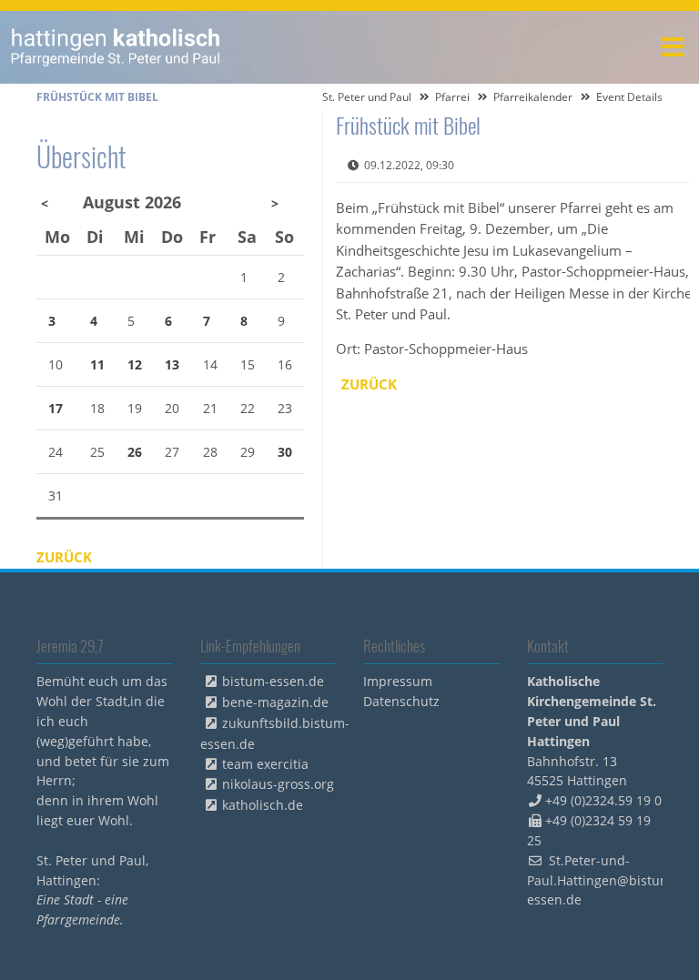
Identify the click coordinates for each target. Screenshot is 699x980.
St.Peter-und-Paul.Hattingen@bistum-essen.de (601, 880)
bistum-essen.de (273, 681)
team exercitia (265, 764)
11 (97, 364)
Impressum (397, 681)
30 (285, 451)
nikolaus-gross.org (278, 784)
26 (134, 451)
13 (172, 364)
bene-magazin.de (275, 702)
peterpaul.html (116, 47)
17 (55, 408)
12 (134, 364)
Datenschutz (401, 701)
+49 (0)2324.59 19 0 (603, 800)
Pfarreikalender (532, 97)
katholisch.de (262, 804)
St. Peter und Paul (366, 97)
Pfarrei (452, 97)
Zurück (369, 384)
